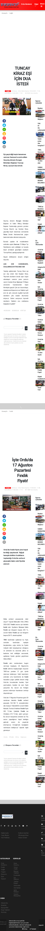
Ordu (6, 619)
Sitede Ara (4, 903)
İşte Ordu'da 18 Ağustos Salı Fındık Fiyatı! (40, 365)
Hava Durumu (16, 864)
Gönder (27, 328)
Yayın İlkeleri (5, 835)
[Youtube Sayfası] (13, 826)
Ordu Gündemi (26, 4)
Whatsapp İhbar (23, 835)
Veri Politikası (5, 837)
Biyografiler (4, 907)
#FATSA (23, 310)
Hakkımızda (5, 833)
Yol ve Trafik (16, 868)
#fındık (11, 737)
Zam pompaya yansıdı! (41, 189)
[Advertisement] (22, 40)
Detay (25, 929)
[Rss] (20, 826)
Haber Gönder (22, 837)
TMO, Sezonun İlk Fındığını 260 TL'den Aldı (41, 156)
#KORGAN (7, 310)
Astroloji (3, 912)
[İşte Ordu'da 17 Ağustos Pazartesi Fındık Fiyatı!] (17, 502)
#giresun (23, 737)
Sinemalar (17, 885)
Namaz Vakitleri (16, 872)
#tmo (17, 737)
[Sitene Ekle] (27, 826)
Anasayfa (5, 13)
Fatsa (6, 234)
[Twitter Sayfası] (5, 826)
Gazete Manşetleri (17, 895)
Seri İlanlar (17, 888)
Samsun (17, 244)
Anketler (3, 905)
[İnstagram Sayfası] (9, 826)
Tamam (33, 929)
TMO (5, 640)
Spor (2, 876)
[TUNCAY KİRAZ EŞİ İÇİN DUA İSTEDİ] (17, 106)
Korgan (19, 221)
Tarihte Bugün (16, 882)
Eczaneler (17, 875)
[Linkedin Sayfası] (16, 826)
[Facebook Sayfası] (2, 826)
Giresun (22, 627)
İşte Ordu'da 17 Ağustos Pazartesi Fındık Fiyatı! (41, 293)
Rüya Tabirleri (5, 910)
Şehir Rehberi (16, 891)
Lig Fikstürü (16, 878)
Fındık (11, 411)
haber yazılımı (4, 926)
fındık (13, 624)
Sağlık (11, 13)
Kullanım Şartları (23, 833)
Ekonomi (4, 874)
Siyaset (3, 879)
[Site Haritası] (24, 826)
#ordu (6, 737)
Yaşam (3, 872)
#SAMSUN (15, 310)
